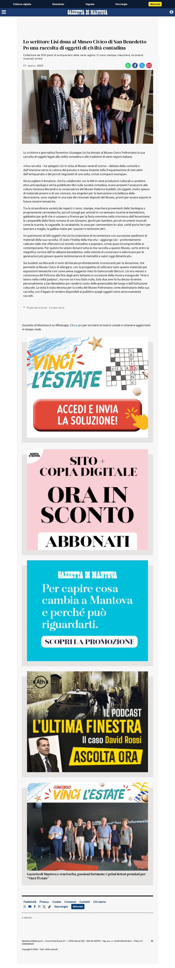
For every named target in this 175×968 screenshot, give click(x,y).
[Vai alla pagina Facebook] (35, 906)
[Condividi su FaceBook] (135, 65)
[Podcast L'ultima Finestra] (87, 721)
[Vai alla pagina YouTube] (29, 906)
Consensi (70, 902)
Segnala (90, 4)
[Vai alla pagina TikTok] (49, 906)
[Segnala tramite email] (149, 65)
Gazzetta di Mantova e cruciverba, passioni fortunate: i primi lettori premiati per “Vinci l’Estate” (86, 876)
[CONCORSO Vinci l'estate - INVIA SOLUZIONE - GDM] (87, 387)
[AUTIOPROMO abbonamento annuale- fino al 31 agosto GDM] (87, 499)
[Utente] (171, 12)
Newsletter (58, 4)
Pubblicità (30, 902)
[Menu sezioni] (4, 12)
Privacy (44, 902)
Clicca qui (76, 325)
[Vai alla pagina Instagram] (39, 906)
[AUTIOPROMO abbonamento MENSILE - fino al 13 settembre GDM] (87, 610)
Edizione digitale (22, 4)
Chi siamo (99, 902)
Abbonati (155, 4)
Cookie (56, 902)
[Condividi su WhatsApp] (128, 65)
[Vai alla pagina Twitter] (44, 906)
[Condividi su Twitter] (142, 65)
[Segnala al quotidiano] (25, 906)
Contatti (84, 902)
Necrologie (121, 4)
